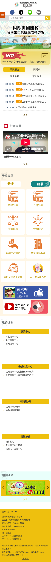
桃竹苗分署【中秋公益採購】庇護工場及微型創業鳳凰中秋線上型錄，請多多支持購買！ (26, 61)
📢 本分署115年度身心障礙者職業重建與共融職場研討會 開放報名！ (26, 90)
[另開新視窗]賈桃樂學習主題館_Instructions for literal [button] (29, 45)
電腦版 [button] (25, 558)
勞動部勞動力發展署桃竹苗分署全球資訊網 (25, 4)
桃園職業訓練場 (13, 406)
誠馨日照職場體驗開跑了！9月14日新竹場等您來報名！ (26, 84)
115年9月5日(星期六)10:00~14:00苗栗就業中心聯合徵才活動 (26, 102)
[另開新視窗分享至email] (38, 12)
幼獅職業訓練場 (13, 410)
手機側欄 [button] (1, 13)
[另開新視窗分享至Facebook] (12, 12)
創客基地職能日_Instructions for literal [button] (31, 45)
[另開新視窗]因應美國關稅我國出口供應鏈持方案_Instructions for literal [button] (19, 45)
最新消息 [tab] (14, 69)
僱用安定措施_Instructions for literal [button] (24, 45)
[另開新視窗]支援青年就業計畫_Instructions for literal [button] (22, 45)
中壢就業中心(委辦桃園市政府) (20, 375)
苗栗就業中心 (12, 344)
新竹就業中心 (12, 340)
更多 (46, 45)
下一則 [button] (48, 487)
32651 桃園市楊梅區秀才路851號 (16, 520)
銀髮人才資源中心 (14, 449)
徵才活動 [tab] (14, 76)
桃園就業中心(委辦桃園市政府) (20, 371)
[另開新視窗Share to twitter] (21, 12)
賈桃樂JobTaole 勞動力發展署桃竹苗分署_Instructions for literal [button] (26, 45)
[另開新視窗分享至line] (30, 12)
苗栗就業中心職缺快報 (20, 107)
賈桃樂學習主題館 (14, 445)
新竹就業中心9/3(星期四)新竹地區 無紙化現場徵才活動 (26, 96)
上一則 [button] (3, 487)
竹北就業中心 (12, 336)
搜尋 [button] (47, 18)
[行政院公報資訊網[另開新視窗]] (25, 488)
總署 (40, 184)
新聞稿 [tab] (36, 69)
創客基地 (10, 442)
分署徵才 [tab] (36, 76)
